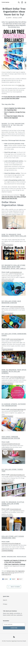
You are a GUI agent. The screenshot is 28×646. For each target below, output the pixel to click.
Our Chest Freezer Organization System (11, 437)
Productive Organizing (11, 641)
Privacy (5, 604)
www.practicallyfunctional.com (11, 444)
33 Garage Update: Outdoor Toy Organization (14, 404)
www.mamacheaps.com (17, 306)
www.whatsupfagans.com (17, 376)
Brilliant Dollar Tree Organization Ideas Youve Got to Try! (13, 571)
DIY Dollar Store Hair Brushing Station (11, 302)
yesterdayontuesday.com (17, 474)
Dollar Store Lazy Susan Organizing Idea (13, 537)
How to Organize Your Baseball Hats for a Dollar (14, 235)
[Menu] (25, 2)
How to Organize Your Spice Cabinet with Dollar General (14, 371)
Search (5, 600)
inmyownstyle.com (15, 509)
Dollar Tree (21, 85)
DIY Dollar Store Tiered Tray (12, 470)
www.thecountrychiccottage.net (11, 543)
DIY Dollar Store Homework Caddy (14, 334)
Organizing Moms (6, 574)
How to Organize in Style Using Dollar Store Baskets (13, 503)
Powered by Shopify (21, 641)
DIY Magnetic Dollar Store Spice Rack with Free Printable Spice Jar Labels (14, 266)
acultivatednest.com (16, 272)
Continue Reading (7, 245)
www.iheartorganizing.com (18, 409)
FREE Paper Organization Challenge (14, 564)
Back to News (15, 586)
